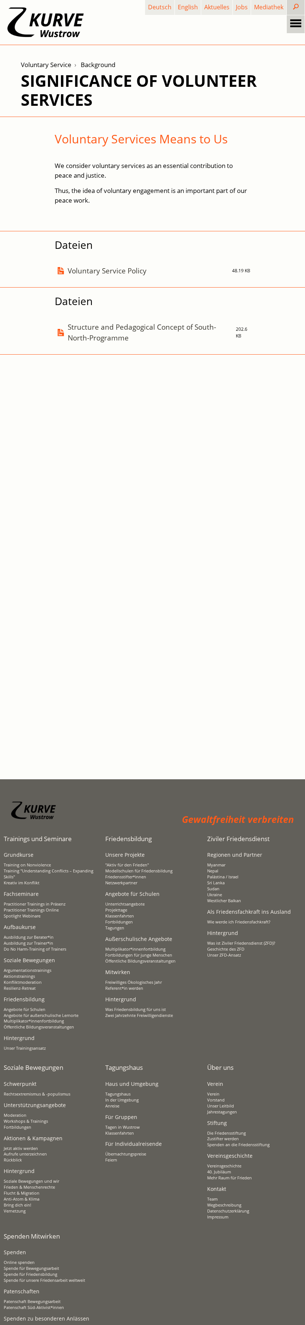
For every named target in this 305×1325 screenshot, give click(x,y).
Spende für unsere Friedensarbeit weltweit (44, 1280)
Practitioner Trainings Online (31, 910)
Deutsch (159, 7)
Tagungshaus (118, 1094)
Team (212, 1199)
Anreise (112, 1106)
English (188, 7)
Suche (302, 7)
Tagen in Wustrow (122, 1127)
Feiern (111, 1160)
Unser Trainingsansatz (25, 1048)
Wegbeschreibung (224, 1205)
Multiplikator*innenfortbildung (34, 1021)
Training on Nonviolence (27, 865)
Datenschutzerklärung (228, 1211)
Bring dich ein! (17, 1205)
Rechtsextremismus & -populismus (37, 1094)
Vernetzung (15, 1211)
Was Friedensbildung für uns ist (135, 1009)
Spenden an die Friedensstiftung (238, 1144)
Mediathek (268, 7)
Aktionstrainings (19, 976)
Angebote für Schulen (24, 1009)
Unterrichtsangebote (125, 904)
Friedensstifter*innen (125, 876)
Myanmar (216, 865)
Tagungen (114, 928)
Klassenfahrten (119, 916)
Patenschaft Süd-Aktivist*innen (34, 1307)
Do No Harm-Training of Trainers (35, 949)
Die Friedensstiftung (226, 1133)
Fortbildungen (119, 922)
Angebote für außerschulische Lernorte (41, 1015)
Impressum (217, 1217)
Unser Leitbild (220, 1106)
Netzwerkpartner (121, 882)
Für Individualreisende (133, 1143)
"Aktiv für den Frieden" (127, 865)
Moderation (15, 1115)
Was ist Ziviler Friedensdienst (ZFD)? (241, 943)
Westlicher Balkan (224, 900)
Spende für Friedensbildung (30, 1274)
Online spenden (19, 1262)
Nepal (212, 871)
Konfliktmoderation (23, 982)
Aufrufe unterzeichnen (25, 1154)
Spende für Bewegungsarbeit (31, 1268)
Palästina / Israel (222, 876)
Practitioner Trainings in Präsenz (34, 904)
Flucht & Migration (21, 1193)
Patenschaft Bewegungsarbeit (32, 1301)
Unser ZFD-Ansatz (224, 955)
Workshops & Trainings (26, 1121)
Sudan (213, 888)
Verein (213, 1094)
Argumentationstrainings (27, 970)
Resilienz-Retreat (20, 988)
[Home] (45, 22)
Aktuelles (216, 7)
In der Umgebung (122, 1100)
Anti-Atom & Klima (21, 1199)
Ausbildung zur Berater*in (29, 937)
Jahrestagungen (222, 1112)
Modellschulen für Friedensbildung (139, 871)
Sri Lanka (216, 882)
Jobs (242, 7)
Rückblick (13, 1160)
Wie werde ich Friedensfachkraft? (238, 922)
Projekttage (116, 910)
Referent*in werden (124, 988)
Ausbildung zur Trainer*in (28, 943)
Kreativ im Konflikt (21, 882)
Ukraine (214, 894)
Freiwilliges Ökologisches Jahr (133, 982)
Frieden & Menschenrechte (29, 1187)
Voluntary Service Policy (107, 271)
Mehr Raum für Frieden (229, 1177)
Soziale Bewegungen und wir (31, 1181)
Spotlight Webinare (22, 916)
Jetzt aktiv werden (21, 1148)
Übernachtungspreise (125, 1154)
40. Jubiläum (219, 1172)
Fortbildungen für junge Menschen (138, 955)
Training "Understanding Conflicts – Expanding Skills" (48, 873)
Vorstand (216, 1100)
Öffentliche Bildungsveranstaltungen (39, 1027)
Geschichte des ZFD (225, 949)
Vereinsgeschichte (224, 1166)
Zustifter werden (223, 1138)
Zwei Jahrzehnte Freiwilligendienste (139, 1015)
